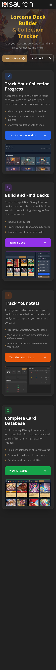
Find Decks (38, 58)
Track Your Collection (22, 135)
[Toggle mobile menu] (51, 4)
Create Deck (12, 58)
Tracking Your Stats (21, 357)
